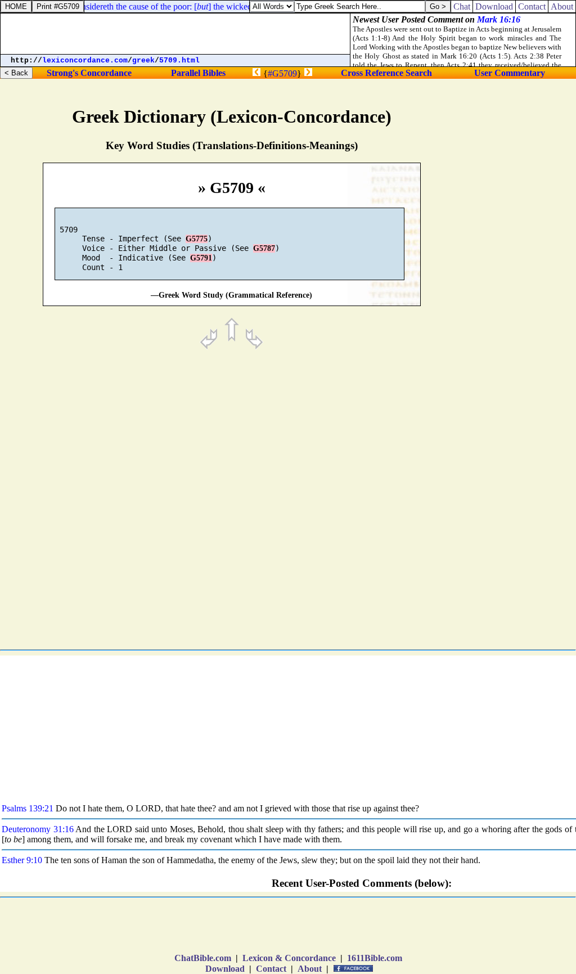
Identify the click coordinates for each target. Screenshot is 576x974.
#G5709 (282, 73)
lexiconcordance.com (85, 60)
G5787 (264, 248)
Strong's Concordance (89, 73)
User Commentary (509, 73)
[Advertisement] (520, 476)
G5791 (201, 258)
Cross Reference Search (386, 73)
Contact (271, 968)
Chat (461, 6)
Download (225, 968)
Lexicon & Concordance (289, 958)
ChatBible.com (202, 958)
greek (143, 60)
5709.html (179, 60)
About (309, 968)
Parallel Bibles (198, 73)
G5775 (197, 239)
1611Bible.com (374, 958)
